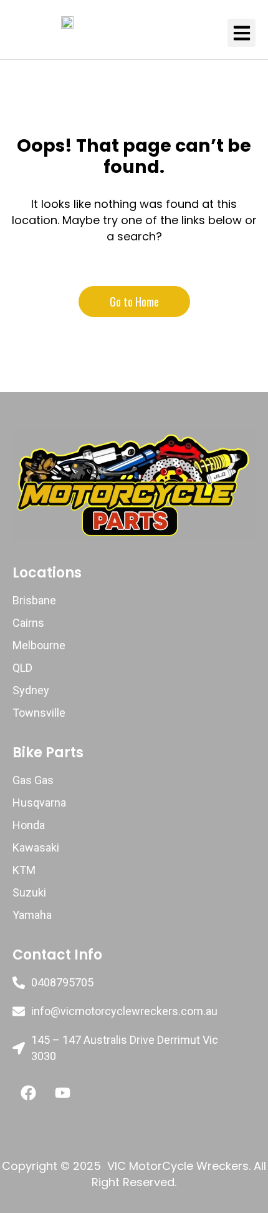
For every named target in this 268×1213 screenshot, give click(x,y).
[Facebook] (28, 1092)
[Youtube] (62, 1092)
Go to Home (134, 301)
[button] (241, 33)
